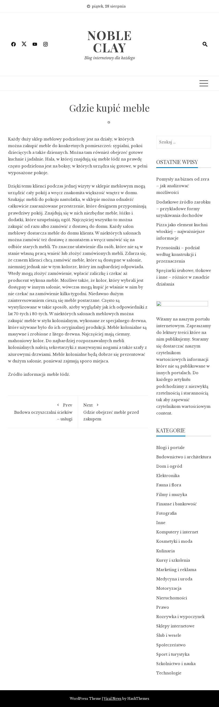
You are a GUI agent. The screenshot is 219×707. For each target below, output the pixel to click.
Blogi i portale (170, 447)
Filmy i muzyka (171, 494)
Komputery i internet (177, 532)
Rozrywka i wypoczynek (180, 616)
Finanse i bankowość (176, 504)
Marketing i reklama (176, 569)
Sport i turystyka (172, 654)
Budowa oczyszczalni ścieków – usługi (43, 412)
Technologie (168, 673)
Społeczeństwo (171, 645)
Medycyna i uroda (174, 579)
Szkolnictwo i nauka (175, 663)
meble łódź (58, 374)
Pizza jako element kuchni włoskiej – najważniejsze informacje (182, 231)
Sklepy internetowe (175, 626)
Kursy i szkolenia (173, 560)
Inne (160, 522)
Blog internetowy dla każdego (109, 58)
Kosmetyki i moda (174, 541)
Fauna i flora (168, 485)
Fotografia (166, 513)
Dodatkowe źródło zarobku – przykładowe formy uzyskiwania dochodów (183, 209)
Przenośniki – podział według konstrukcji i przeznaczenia (178, 254)
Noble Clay (109, 41)
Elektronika (167, 475)
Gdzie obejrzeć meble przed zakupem (111, 412)
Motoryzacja (168, 588)
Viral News (113, 699)
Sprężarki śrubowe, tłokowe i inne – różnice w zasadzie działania (183, 277)
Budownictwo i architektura (183, 457)
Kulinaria (165, 551)
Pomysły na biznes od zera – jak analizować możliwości (182, 186)
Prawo (162, 607)
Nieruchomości (171, 598)
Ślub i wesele (168, 635)
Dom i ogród (169, 466)
